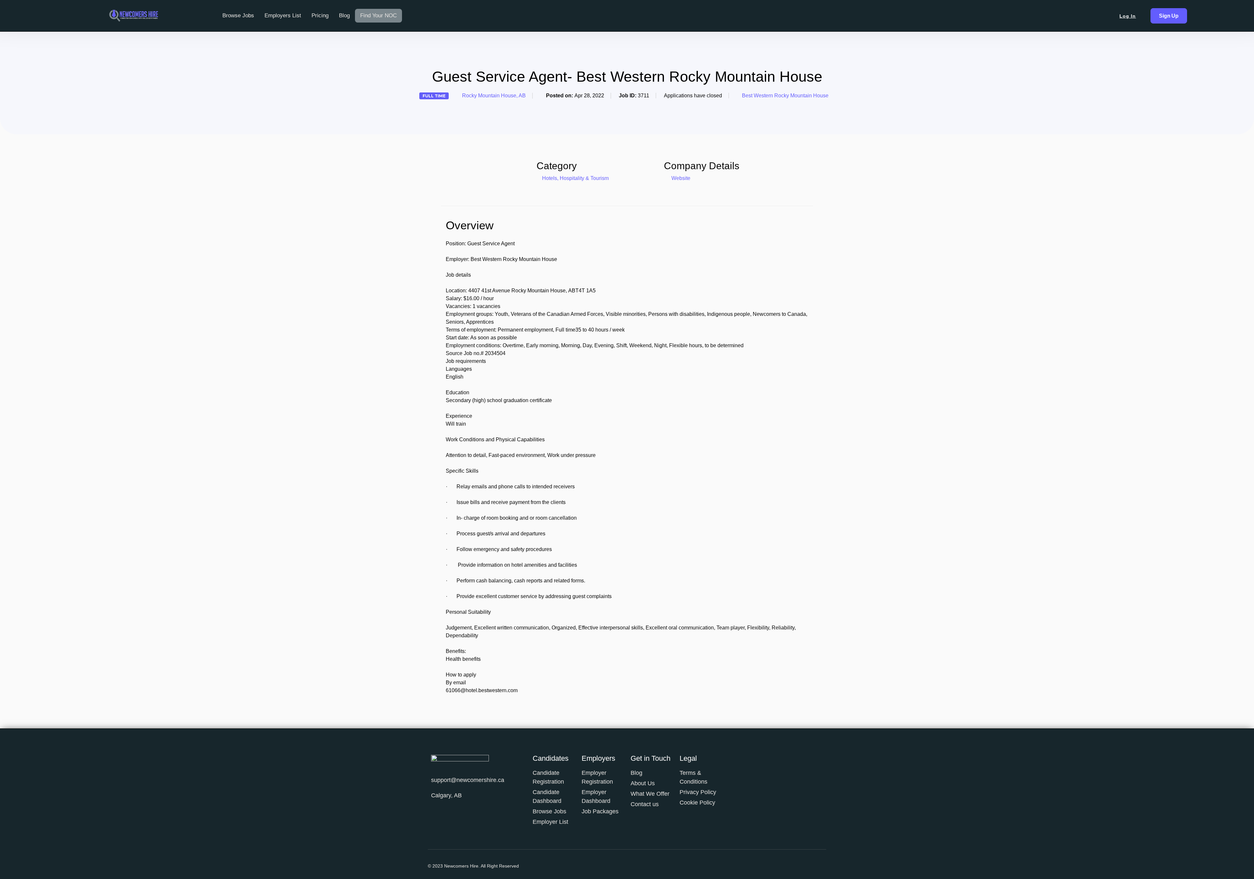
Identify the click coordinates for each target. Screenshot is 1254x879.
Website (680, 178)
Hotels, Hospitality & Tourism (575, 178)
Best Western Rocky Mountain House (785, 95)
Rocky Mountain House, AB (494, 95)
